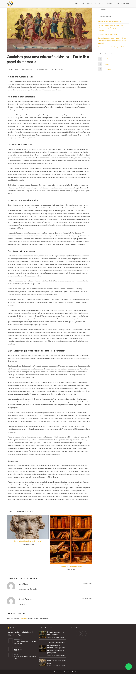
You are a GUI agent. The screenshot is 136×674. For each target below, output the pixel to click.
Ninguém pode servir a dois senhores (109, 21)
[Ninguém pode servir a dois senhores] (42, 634)
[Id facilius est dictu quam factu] (42, 662)
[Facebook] (72, 633)
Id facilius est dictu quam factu (107, 34)
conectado (24, 618)
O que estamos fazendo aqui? (70, 566)
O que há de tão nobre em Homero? (28, 541)
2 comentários (57, 69)
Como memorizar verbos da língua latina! (111, 47)
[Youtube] (83, 633)
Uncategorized (42, 69)
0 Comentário (61, 637)
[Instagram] (78, 633)
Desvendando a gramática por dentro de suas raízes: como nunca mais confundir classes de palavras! (112, 40)
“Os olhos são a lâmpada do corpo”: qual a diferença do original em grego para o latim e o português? (112, 27)
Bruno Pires (13, 69)
